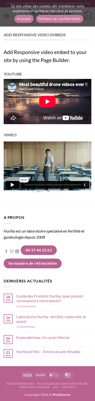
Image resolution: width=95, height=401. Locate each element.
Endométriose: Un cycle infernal (42, 337)
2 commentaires (32, 326)
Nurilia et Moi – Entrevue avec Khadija (48, 351)
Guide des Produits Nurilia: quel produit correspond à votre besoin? (49, 298)
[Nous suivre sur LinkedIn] (17, 252)
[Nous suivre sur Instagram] (12, 252)
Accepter (24, 19)
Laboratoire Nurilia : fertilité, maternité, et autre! (51, 319)
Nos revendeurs (20, 383)
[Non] (88, 15)
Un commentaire (32, 306)
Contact (69, 387)
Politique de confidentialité (62, 383)
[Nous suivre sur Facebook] (6, 252)
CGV (56, 387)
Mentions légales (34, 387)
